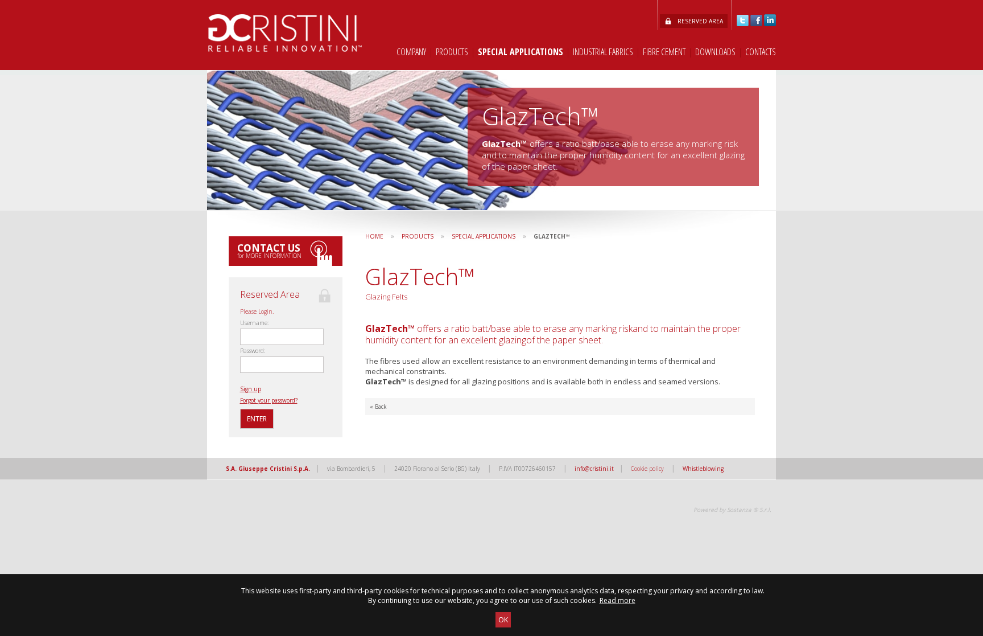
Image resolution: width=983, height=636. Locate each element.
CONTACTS (760, 52)
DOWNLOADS (715, 52)
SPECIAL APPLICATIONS (520, 52)
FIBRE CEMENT (664, 52)
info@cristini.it (594, 469)
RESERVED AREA (700, 21)
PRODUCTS (452, 52)
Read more (617, 600)
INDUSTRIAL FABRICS (603, 52)
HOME (374, 236)
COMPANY (411, 52)
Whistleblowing (703, 469)
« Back (378, 407)
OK (503, 620)
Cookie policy (647, 469)
